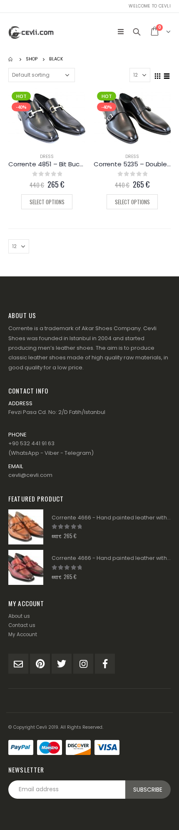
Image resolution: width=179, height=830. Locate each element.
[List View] (167, 74)
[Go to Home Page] (11, 59)
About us (19, 616)
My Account (22, 634)
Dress (47, 156)
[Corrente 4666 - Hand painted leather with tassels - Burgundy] (25, 567)
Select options (47, 202)
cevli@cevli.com (30, 475)
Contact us (21, 625)
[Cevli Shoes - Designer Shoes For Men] (31, 32)
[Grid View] (158, 74)
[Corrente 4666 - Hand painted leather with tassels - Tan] (25, 526)
